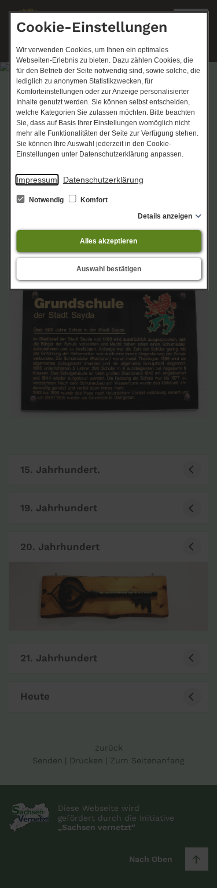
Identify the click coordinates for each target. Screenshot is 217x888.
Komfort (93, 200)
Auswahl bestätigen (108, 269)
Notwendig (46, 200)
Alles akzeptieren (108, 241)
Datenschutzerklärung (103, 179)
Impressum (36, 179)
